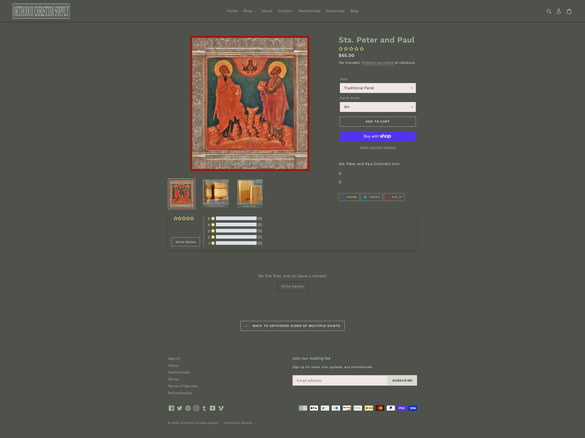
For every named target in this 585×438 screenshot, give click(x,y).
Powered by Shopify (238, 423)
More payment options (378, 147)
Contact (285, 11)
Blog (354, 11)
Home (232, 11)
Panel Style (349, 98)
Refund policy (180, 393)
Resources (335, 11)
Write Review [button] (186, 242)
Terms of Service (182, 386)
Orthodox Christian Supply (199, 423)
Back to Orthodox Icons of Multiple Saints (296, 326)
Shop (248, 11)
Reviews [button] (177, 258)
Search (174, 358)
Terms (173, 379)
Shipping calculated (377, 63)
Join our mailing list (311, 358)
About (266, 11)
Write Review (292, 286)
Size (343, 79)
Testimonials (309, 11)
